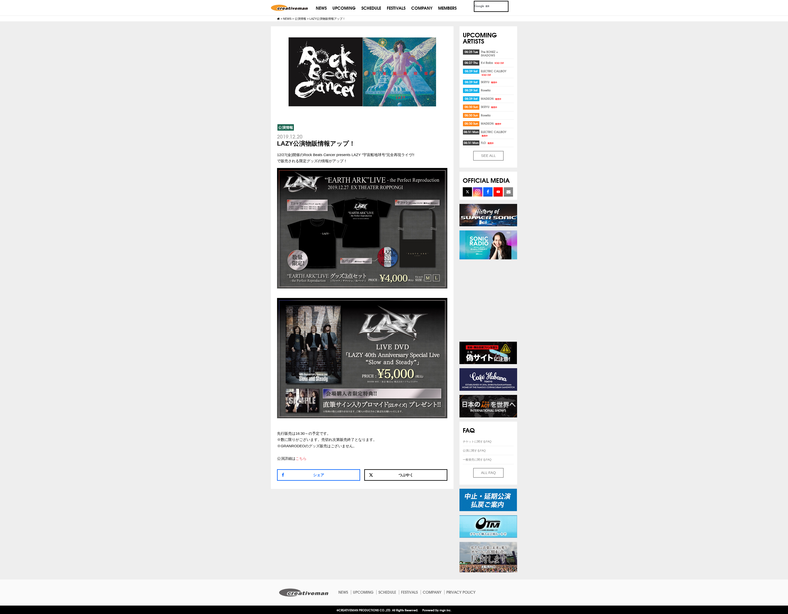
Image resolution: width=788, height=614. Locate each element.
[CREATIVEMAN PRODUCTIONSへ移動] (278, 18)
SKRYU (489, 82)
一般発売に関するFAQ (477, 459)
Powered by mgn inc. (436, 610)
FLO (487, 142)
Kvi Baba (492, 62)
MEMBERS (447, 8)
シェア (318, 475)
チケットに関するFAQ (477, 441)
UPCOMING (344, 8)
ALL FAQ (488, 473)
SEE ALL (488, 156)
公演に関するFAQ (474, 450)
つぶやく (406, 475)
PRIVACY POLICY (460, 592)
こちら (301, 458)
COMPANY (421, 8)
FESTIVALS (396, 8)
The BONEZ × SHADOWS (489, 53)
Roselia (485, 90)
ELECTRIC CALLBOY (493, 72)
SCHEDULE (371, 8)
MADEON (491, 98)
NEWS (321, 8)
